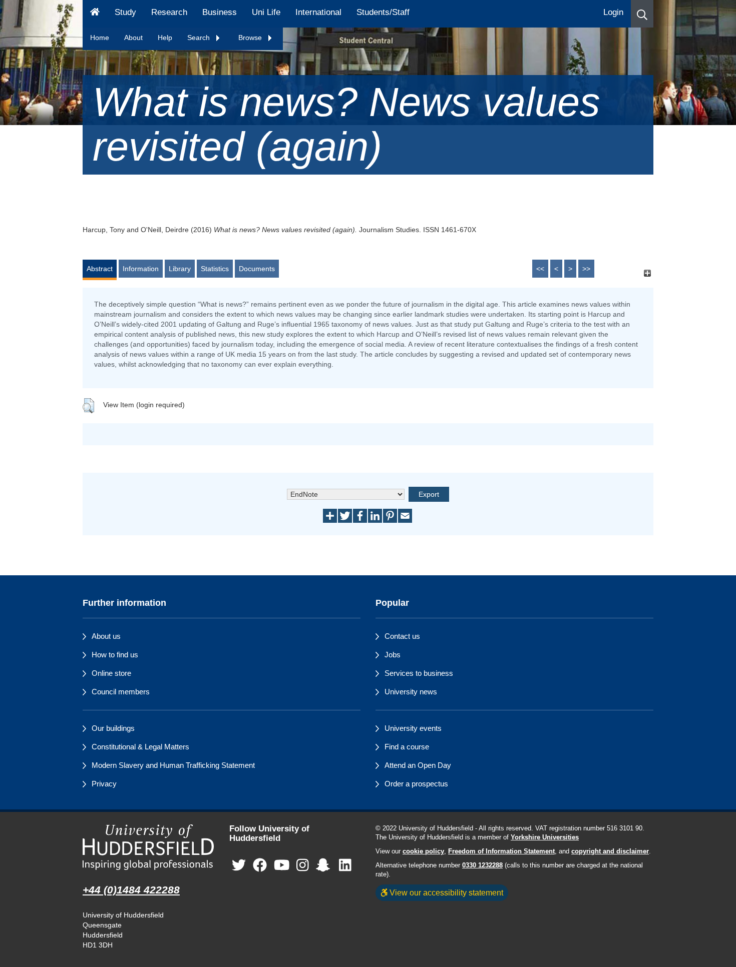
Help (165, 38)
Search (199, 38)
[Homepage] (95, 14)
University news (411, 691)
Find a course (407, 746)
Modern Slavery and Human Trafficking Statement (173, 765)
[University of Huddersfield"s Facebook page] (260, 865)
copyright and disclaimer (610, 851)
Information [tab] (141, 269)
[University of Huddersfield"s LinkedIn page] (345, 865)
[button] (642, 14)
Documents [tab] (257, 269)
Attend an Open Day (418, 765)
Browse (251, 38)
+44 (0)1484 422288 (131, 889)
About (133, 38)
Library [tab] (180, 269)
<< (540, 269)
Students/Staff (383, 12)
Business (219, 12)
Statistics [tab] (215, 269)
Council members (121, 691)
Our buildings (113, 728)
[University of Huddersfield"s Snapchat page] (325, 865)
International (318, 12)
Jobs (393, 654)
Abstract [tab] (100, 269)
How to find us (115, 654)
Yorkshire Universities (545, 837)
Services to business (419, 673)
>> (586, 269)
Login (613, 12)
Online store (111, 673)
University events (413, 728)
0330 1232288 (482, 865)
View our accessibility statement (445, 892)
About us (106, 636)
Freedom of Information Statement (501, 851)
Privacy (104, 783)
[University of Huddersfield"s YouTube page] (282, 865)
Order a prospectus (416, 783)
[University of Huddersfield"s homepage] (148, 847)
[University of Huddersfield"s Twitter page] (239, 865)
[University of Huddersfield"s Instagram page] (302, 865)
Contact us (402, 636)
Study (125, 12)
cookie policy (423, 851)
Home (99, 38)
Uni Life (266, 12)
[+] (647, 273)
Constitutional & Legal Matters (140, 746)
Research (169, 12)
